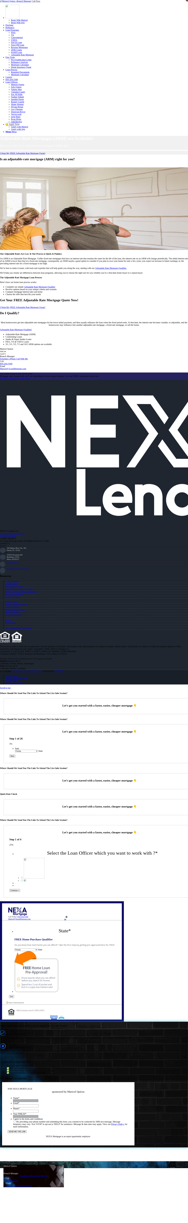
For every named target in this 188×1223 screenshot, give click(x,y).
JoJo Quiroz (16, 87)
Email (16, 1103)
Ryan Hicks (16, 119)
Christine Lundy (18, 92)
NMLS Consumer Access (17, 604)
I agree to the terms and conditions (28, 1119)
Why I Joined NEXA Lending (19, 628)
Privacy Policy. (117, 1124)
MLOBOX (60, 671)
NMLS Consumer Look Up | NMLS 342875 (30, 1010)
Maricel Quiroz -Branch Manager (27, 671)
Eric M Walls (16, 94)
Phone (16, 1108)
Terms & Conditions (14, 594)
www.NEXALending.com (11, 533)
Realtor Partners (12, 597)
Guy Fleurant (17, 109)
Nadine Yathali (17, 97)
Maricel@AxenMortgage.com (18, 569)
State (17, 748)
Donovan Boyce (18, 112)
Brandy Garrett (17, 102)
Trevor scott (16, 114)
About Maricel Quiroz (15, 610)
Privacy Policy (12, 602)
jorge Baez (15, 117)
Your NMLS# (19, 1114)
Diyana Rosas (17, 107)
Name (16, 1098)
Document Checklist (14, 586)
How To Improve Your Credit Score (21, 592)
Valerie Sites (16, 89)
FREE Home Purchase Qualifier (20, 589)
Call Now (36, 1)
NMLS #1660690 (8, 536)
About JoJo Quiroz (14, 615)
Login (8, 620)
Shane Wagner (17, 104)
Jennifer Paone (17, 99)
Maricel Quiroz (17, 84)
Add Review (16, 121)
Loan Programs (12, 581)
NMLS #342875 (13, 607)
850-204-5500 (6, 364)
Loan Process (11, 584)
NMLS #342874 (13, 612)
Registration (11, 623)
